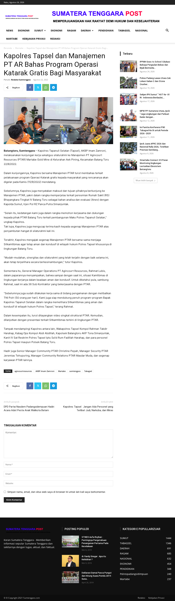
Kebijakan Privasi (33, 38)
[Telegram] (53, 87)
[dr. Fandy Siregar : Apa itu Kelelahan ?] (70, 561)
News (9, 30)
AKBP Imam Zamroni (45, 371)
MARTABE (12, 38)
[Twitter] (37, 87)
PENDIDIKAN (105, 30)
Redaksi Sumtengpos (21, 79)
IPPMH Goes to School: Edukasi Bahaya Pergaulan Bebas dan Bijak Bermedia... (155, 65)
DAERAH (86, 30)
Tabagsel (88, 371)
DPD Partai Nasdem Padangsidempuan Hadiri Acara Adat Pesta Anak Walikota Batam (29, 408)
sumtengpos (74, 371)
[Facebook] (29, 87)
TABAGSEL (124, 30)
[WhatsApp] (45, 87)
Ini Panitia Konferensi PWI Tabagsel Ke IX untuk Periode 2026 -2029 (154, 130)
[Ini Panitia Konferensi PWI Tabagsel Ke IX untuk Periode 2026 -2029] (128, 132)
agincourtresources (23, 371)
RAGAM (71, 30)
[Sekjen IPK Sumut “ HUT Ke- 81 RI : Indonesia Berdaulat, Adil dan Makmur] (128, 99)
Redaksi (55, 38)
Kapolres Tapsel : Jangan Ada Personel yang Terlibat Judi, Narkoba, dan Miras (88, 408)
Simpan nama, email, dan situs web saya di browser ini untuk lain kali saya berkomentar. (56, 491)
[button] (167, 30)
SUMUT (38, 30)
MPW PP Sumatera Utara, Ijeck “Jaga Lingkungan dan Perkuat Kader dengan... (155, 114)
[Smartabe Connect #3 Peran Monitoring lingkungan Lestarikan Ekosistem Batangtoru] (128, 164)
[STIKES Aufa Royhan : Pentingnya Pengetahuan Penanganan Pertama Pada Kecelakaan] (70, 541)
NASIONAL (141, 30)
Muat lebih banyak (144, 180)
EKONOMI (24, 30)
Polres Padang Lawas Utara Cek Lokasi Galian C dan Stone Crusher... (155, 81)
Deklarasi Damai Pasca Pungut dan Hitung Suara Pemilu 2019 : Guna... (97, 576)
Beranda (8, 48)
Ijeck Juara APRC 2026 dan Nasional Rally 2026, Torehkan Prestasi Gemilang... (154, 147)
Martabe (19, 48)
